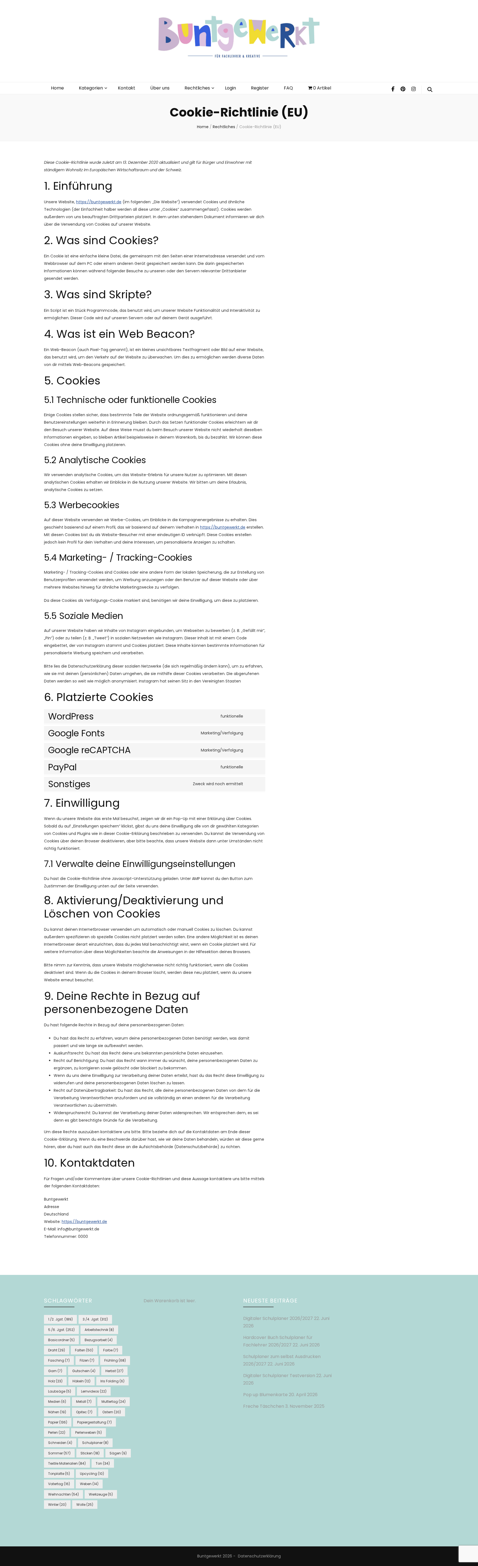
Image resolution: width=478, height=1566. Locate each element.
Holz (55, 1381)
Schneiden (60, 1442)
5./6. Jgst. (61, 1329)
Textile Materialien (67, 1463)
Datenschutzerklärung (259, 1556)
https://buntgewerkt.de (98, 202)
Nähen (57, 1412)
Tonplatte (59, 1473)
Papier (57, 1422)
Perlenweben (88, 1432)
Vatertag (59, 1483)
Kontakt (126, 88)
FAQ (288, 88)
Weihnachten (63, 1494)
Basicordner (61, 1340)
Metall (84, 1401)
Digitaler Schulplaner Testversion (279, 1375)
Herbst (114, 1371)
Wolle (84, 1504)
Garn (55, 1371)
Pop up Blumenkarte (265, 1394)
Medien (57, 1401)
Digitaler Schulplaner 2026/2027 (278, 1318)
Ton (103, 1463)
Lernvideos (93, 1391)
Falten (84, 1350)
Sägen (118, 1453)
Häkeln (81, 1381)
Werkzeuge (101, 1494)
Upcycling (92, 1473)
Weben (89, 1483)
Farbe (110, 1350)
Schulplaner (95, 1442)
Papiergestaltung (94, 1422)
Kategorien (91, 88)
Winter (57, 1504)
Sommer (59, 1453)
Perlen (56, 1432)
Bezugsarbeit (99, 1340)
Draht (56, 1350)
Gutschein (83, 1371)
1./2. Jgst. (60, 1319)
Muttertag (114, 1401)
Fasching (59, 1360)
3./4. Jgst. (95, 1319)
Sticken (90, 1453)
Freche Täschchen (263, 1406)
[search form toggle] (429, 90)
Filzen (87, 1360)
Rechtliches (197, 88)
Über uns (160, 88)
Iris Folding (112, 1381)
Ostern (111, 1412)
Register (260, 88)
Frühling (115, 1360)
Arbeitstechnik (99, 1329)
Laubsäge (59, 1391)
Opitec (84, 1412)
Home (57, 88)
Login (230, 88)
